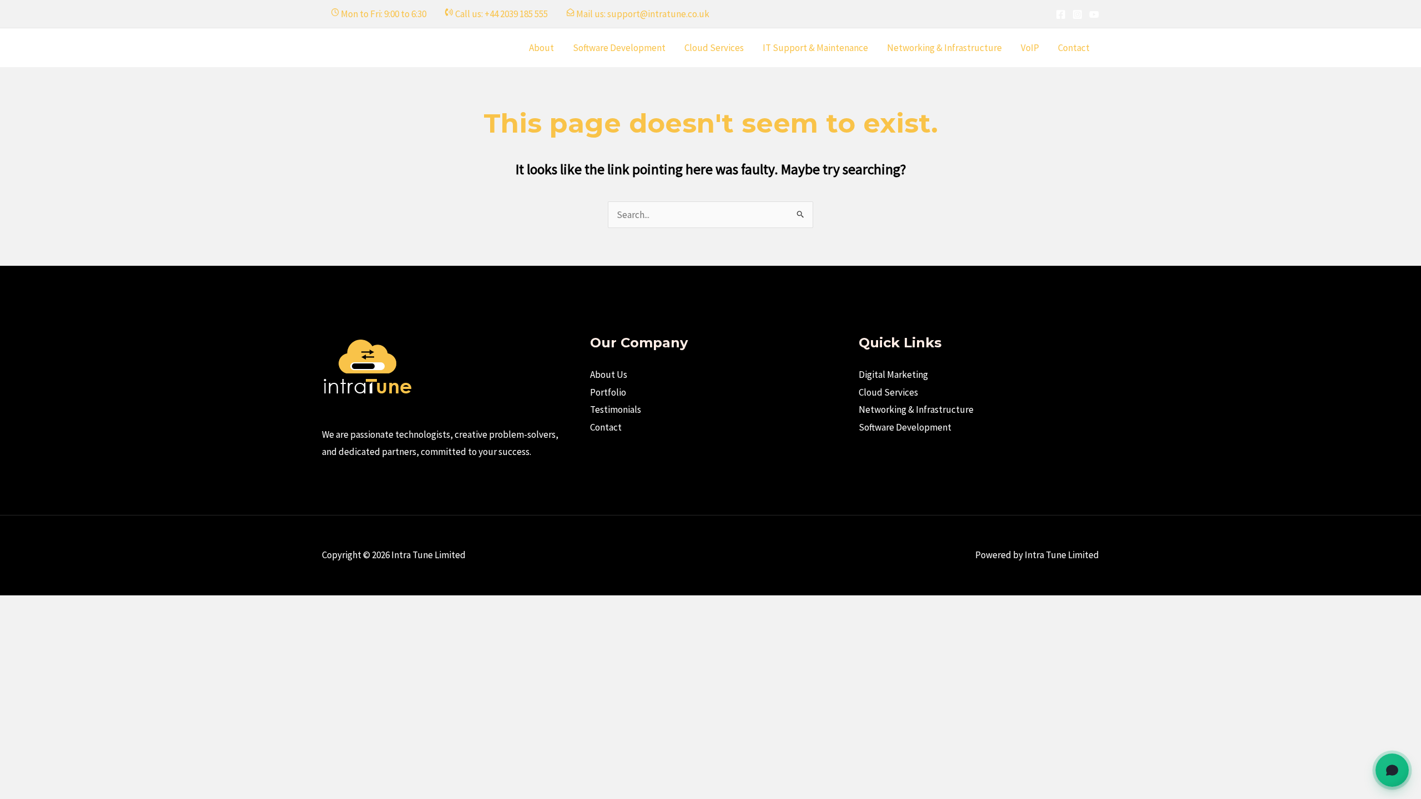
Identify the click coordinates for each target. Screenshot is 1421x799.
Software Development (619, 48)
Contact (1074, 48)
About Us (608, 374)
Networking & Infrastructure (944, 48)
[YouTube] (1094, 14)
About (541, 48)
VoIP (1030, 48)
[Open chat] (1392, 770)
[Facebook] (1061, 14)
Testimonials (615, 409)
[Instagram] (1077, 14)
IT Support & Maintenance (815, 48)
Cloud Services (714, 48)
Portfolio (608, 392)
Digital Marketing (893, 374)
